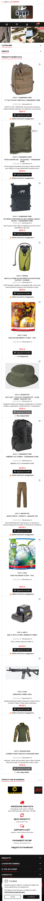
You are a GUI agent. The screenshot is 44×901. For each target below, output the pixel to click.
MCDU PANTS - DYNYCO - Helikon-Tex (22, 516)
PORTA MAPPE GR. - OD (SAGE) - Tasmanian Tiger (22, 161)
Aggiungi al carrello (22, 115)
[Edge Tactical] (15, 790)
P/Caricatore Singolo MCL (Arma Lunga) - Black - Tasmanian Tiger (22, 220)
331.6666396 (14, 2)
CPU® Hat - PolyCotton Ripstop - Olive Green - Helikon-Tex (22, 398)
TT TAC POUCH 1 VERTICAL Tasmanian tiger (22, 100)
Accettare (31, 897)
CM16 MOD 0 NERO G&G (22, 694)
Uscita (12, 897)
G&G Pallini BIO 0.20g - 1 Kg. (22, 575)
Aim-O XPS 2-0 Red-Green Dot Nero (22, 635)
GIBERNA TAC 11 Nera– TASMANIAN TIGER (22, 457)
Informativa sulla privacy (15, 892)
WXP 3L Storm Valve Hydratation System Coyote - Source (22, 279)
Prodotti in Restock (12, 57)
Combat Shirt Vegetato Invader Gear (22, 754)
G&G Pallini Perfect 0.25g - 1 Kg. (22, 338)
